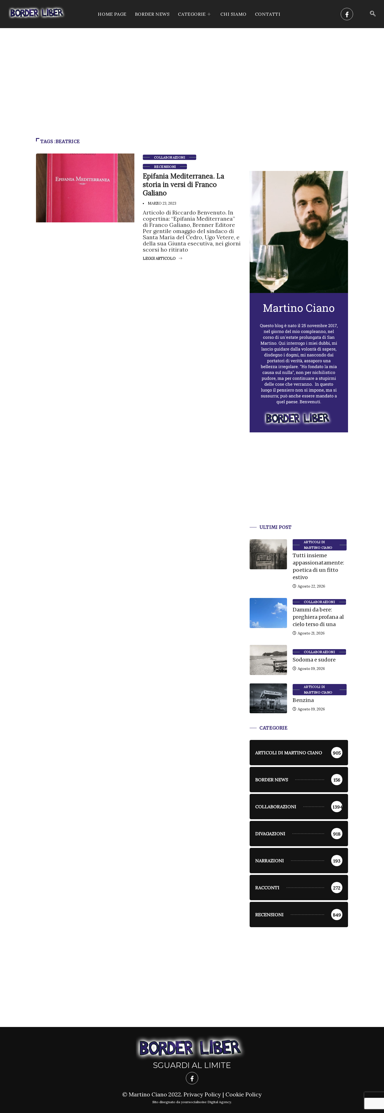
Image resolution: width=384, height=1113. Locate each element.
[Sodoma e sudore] (268, 660)
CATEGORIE (191, 14)
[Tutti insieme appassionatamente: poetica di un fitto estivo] (268, 554)
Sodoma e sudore (314, 659)
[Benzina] (268, 698)
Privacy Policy (202, 1094)
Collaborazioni (169, 157)
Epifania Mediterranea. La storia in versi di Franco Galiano (183, 184)
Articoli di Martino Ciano (318, 545)
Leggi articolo (159, 258)
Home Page (112, 14)
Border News (152, 14)
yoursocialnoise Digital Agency (206, 1102)
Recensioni (165, 167)
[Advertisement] (192, 70)
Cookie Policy (243, 1094)
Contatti (268, 14)
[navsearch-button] (372, 14)
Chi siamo (233, 14)
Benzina (303, 700)
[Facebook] (347, 14)
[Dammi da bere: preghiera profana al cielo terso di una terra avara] (268, 613)
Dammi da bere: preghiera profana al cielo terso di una (318, 616)
